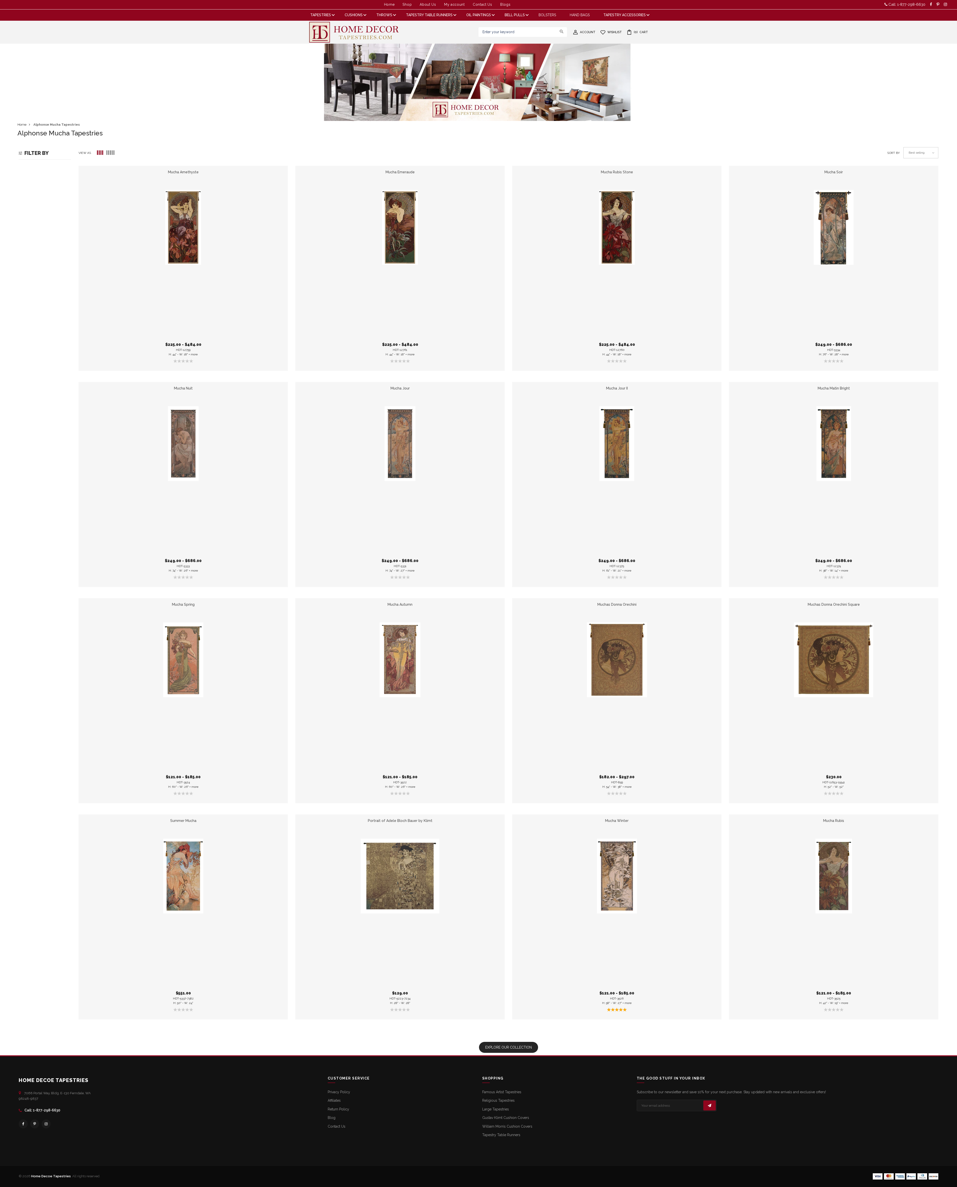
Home (389, 4)
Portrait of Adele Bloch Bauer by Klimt (400, 821)
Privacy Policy (339, 1092)
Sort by (893, 153)
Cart (641, 32)
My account (454, 4)
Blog (331, 1118)
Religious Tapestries (498, 1100)
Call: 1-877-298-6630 (906, 4)
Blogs (505, 4)
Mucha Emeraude (400, 172)
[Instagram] (46, 1123)
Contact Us (482, 4)
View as (85, 153)
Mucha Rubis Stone (617, 172)
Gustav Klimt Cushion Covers (505, 1118)
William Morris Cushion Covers (507, 1126)
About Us (428, 4)
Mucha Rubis (833, 821)
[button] (100, 153)
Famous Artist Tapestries (501, 1092)
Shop (407, 4)
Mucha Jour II (617, 388)
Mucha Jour (400, 388)
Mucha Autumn (400, 604)
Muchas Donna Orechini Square (834, 604)
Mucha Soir (833, 172)
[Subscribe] (709, 1105)
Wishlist (614, 32)
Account (587, 32)
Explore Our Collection (508, 1047)
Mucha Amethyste (183, 172)
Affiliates (334, 1100)
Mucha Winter (617, 821)
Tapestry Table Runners (501, 1135)
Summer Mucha (183, 821)
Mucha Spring (183, 604)
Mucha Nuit (183, 388)
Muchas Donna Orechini (617, 604)
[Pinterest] (34, 1123)
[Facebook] (23, 1123)
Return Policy (338, 1109)
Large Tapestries (495, 1109)
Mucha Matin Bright (834, 388)
